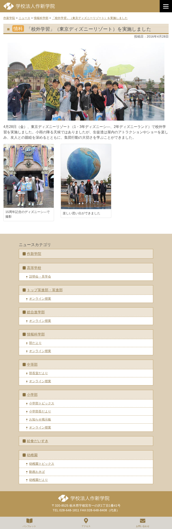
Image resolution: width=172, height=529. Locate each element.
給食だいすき (37, 441)
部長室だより (38, 373)
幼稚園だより (38, 480)
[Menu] (166, 6)
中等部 (32, 364)
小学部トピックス (41, 403)
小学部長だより (40, 411)
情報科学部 (36, 334)
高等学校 (34, 268)
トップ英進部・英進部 (45, 290)
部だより (35, 343)
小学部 (32, 395)
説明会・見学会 (40, 276)
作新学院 (34, 254)
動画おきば (37, 472)
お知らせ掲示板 (40, 419)
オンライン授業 (40, 298)
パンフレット (29, 526)
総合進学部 (36, 312)
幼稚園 (32, 455)
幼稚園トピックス (41, 463)
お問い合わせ (142, 526)
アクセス (86, 526)
